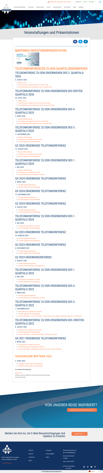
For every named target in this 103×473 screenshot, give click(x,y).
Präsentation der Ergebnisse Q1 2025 (29, 172)
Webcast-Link (22, 83)
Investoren (67, 7)
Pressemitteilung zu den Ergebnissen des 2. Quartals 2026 (35, 87)
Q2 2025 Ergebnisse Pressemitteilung (29, 156)
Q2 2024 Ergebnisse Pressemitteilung (29, 212)
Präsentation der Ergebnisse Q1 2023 (29, 279)
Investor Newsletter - (50, 316)
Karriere (81, 7)
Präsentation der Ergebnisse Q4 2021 (29, 345)
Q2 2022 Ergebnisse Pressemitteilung (29, 332)
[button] (75, 41)
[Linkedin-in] (84, 466)
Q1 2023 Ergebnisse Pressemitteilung (29, 282)
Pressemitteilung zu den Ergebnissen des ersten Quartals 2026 (36, 105)
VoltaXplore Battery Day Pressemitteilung (30, 364)
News (74, 7)
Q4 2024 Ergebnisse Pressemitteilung (29, 187)
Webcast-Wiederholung (25, 119)
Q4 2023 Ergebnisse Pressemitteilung (29, 241)
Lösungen (31, 7)
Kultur (48, 7)
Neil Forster (18, 373)
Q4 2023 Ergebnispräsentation (27, 238)
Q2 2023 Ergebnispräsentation (27, 263)
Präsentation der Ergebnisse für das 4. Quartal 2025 (33, 121)
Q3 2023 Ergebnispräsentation (27, 251)
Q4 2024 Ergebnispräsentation (27, 185)
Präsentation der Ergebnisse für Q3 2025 (30, 139)
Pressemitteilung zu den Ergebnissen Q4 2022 (31, 298)
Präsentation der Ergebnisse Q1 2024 (29, 226)
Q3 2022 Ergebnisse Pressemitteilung (29, 314)
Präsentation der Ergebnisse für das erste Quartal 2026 (34, 103)
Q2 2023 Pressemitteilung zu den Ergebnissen (31, 266)
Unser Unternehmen (19, 7)
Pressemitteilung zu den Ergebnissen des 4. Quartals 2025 (35, 123)
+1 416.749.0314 (6, 463)
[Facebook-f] (87, 466)
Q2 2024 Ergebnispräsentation (27, 210)
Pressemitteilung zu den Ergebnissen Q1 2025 (31, 174)
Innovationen (40, 7)
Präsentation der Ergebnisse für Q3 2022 (30, 312)
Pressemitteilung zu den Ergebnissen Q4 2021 (31, 347)
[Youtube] (91, 466)
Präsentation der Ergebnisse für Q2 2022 (30, 330)
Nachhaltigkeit (57, 7)
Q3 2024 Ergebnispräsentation (27, 197)
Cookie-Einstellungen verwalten (68, 467)
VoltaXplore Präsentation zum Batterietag (30, 366)
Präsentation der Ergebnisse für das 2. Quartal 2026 (33, 85)
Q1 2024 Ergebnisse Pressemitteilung (29, 228)
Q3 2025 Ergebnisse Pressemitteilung (29, 141)
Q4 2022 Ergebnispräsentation (27, 295)
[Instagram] (95, 466)
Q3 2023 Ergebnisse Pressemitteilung (29, 253)
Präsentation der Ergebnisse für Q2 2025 (30, 154)
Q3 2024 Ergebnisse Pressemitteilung (29, 199)
